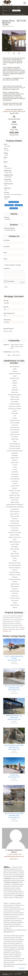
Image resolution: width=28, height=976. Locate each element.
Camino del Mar (14, 399)
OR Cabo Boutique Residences (15, 507)
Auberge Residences (15, 373)
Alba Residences (15, 366)
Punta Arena (14, 528)
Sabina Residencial (14, 542)
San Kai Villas (15, 544)
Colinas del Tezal (15, 420)
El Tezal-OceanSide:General (15, 451)
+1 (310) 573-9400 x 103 (14, 854)
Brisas (14, 385)
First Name (7, 240)
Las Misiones (14, 474)
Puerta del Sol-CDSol (15, 525)
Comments (7, 268)
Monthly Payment (8, 328)
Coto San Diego (14, 422)
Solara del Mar (14, 556)
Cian (14, 415)
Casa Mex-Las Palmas (14, 408)
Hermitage (15, 455)
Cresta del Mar (14, 427)
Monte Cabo (14, 500)
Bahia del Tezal (14, 378)
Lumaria (14, 483)
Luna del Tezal (14, 486)
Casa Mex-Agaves (14, 404)
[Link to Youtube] (25, 972)
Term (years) (7, 319)
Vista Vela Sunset (15, 598)
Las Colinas (14, 472)
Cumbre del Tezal (15, 434)
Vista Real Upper (15, 591)
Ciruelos (14, 418)
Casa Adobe (14, 401)
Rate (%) (6, 307)
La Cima (14, 465)
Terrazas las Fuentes (15, 563)
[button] (5, 53)
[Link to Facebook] (20, 972)
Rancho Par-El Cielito (14, 532)
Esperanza (15, 453)
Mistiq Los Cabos (15, 497)
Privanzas (15, 518)
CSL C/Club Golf (14, 429)
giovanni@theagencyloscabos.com (14, 856)
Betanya (14, 383)
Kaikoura (14, 460)
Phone (5, 258)
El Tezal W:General (14, 448)
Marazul (14, 488)
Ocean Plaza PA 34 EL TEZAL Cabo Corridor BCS (17, 346)
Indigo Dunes (14, 458)
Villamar (14, 581)
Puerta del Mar (14, 523)
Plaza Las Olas (14, 516)
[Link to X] (18, 972)
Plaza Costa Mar (14, 511)
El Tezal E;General (14, 446)
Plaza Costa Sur (14, 514)
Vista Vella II (14, 600)
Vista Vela (15, 593)
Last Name (7, 246)
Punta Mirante (15, 530)
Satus (14, 551)
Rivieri (14, 539)
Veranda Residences (15, 579)
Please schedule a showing (13, 265)
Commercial (7, 111)
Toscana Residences (15, 567)
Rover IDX (21, 968)
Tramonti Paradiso (14, 572)
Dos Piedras (14, 436)
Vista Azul (15, 588)
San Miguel (14, 546)
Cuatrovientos (15, 432)
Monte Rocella (15, 502)
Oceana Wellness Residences (14, 504)
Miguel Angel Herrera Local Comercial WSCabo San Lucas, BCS (14, 717)
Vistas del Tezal (14, 605)
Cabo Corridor (16, 111)
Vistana (14, 602)
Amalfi (14, 369)
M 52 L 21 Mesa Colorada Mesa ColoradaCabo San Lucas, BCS (14, 658)
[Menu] (24, 3)
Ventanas (14, 577)
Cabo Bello (14, 390)
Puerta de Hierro (14, 521)
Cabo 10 (14, 387)
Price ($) (6, 300)
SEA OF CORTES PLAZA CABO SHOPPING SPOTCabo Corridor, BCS (14, 687)
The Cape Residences (14, 565)
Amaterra (14, 371)
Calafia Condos (14, 397)
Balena (15, 380)
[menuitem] (24, 3)
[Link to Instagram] (23, 972)
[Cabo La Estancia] (11, 3)
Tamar (14, 560)
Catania (14, 411)
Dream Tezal (14, 439)
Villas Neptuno (14, 586)
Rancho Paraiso (14, 535)
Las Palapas (14, 476)
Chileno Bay (14, 413)
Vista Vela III (14, 595)
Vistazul (14, 607)
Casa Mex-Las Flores (15, 406)
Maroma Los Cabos (14, 490)
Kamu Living (14, 462)
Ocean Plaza (15, 352)
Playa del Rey (15, 509)
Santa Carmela (14, 549)
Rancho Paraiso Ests (15, 537)
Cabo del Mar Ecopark (14, 394)
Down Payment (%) (9, 313)
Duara (14, 441)
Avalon (15, 376)
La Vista (14, 469)
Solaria (15, 558)
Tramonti (14, 570)
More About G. (14, 859)
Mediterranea (14, 493)
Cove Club (15, 425)
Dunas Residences (14, 443)
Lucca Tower (14, 481)
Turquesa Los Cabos (15, 574)
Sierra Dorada (15, 553)
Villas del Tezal (14, 584)
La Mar (15, 467)
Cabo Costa (14, 392)
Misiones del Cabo (14, 495)
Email (5, 252)
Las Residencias (14, 479)
